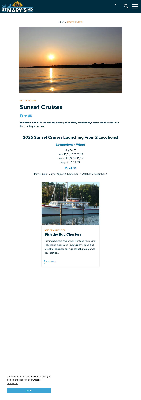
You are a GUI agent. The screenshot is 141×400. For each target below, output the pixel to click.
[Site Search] (126, 6)
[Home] (17, 6)
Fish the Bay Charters (63, 234)
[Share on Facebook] (21, 116)
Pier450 (70, 168)
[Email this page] (30, 116)
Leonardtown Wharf (70, 144)
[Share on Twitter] (25, 116)
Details (50, 262)
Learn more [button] (12, 383)
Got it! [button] (29, 391)
